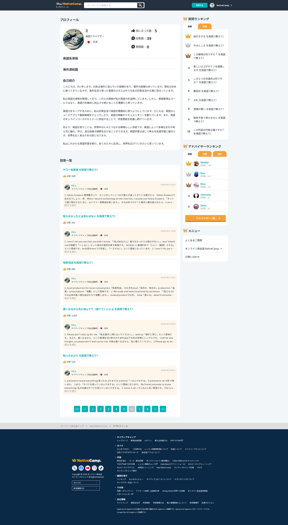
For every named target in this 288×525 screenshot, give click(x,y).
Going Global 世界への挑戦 (173, 491)
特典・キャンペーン (125, 491)
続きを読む (70, 205)
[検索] (140, 5)
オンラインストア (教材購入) (158, 461)
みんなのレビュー (136, 479)
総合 (220, 153)
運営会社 (134, 503)
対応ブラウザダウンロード (128, 452)
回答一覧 (66, 160)
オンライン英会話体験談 (198, 491)
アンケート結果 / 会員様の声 (147, 491)
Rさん (73, 185)
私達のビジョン (208, 503)
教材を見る (121, 461)
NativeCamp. (223, 5)
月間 (205, 26)
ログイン (148, 440)
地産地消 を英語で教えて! (78, 262)
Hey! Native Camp (164, 467)
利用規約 (146, 503)
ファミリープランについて (195, 449)
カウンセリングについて (184, 479)
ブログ (199, 467)
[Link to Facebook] (81, 468)
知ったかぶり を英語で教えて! (80, 355)
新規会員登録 (136, 440)
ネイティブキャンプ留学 (127, 471)
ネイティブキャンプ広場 (184, 467)
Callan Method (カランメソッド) (185, 461)
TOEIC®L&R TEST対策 (126, 464)
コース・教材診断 (136, 461)
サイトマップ (122, 503)
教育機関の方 (79, 488)
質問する (199, 5)
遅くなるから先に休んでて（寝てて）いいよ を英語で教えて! (98, 309)
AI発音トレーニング (146, 467)
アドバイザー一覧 (205, 218)
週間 (190, 26)
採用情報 (193, 503)
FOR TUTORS (175, 441)
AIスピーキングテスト (126, 467)
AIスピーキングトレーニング (199, 464)
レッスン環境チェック (147, 464)
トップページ (122, 440)
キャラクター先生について (128, 482)
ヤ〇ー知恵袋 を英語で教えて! (80, 169)
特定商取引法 (158, 503)
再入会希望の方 (161, 440)
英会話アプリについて (151, 452)
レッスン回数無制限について (156, 449)
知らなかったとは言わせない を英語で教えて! (89, 216)
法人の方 (77, 482)
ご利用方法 (137, 449)
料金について (176, 449)
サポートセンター (124, 494)
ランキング (121, 479)
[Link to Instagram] (94, 468)
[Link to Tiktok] (101, 468)
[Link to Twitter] (74, 468)
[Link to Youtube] (87, 468)
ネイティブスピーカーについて (158, 479)
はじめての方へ (123, 449)
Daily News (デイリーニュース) (172, 464)
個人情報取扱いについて (177, 503)
